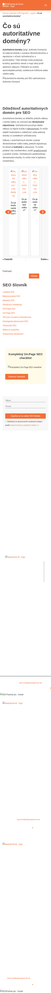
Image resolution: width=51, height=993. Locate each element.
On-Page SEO (9, 313)
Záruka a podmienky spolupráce (17, 793)
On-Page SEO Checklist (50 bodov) (19, 598)
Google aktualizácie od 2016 (16, 637)
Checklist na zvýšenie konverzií (17, 605)
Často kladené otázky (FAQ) (15, 776)
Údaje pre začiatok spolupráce (17, 652)
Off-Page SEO (9, 309)
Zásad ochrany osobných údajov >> (24, 425)
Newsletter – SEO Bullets (14, 595)
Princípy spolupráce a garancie (17, 659)
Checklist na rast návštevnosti (17, 602)
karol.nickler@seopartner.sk (30, 683)
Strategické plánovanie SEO (15, 321)
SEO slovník (8, 634)
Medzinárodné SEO (11, 296)
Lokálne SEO (8, 292)
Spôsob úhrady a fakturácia (15, 797)
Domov (5, 13)
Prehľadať (7, 271)
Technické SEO (9, 325)
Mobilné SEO (9, 300)
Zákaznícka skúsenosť (13, 334)
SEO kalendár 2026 (12, 630)
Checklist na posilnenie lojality (17, 608)
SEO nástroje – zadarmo (14, 627)
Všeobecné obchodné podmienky (18, 655)
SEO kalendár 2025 (11, 766)
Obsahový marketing (12, 304)
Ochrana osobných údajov (15, 666)
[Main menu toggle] (45, 5)
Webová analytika (11, 329)
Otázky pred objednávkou (15, 662)
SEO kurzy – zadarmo (13, 623)
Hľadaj (34, 276)
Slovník (13, 13)
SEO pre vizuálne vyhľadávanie (17, 317)
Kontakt (6, 807)
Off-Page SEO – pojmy (27, 13)
